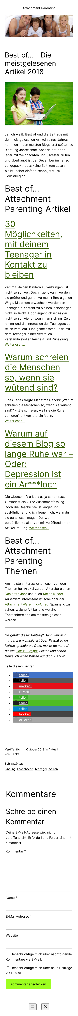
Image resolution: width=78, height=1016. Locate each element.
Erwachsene (25, 769)
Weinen (53, 769)
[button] (21, 675)
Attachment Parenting (39, 8)
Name (11, 898)
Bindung (10, 769)
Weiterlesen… (15, 344)
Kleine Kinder (53, 594)
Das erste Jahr (16, 594)
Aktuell (53, 749)
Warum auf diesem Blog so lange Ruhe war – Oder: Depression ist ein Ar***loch (39, 458)
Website (12, 935)
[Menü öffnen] (33, 1006)
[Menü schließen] (45, 1006)
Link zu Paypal (27, 651)
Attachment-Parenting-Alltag (26, 604)
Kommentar (16, 851)
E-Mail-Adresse (19, 916)
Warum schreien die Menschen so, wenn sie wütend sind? (37, 372)
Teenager (41, 769)
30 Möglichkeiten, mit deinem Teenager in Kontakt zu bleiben (33, 249)
